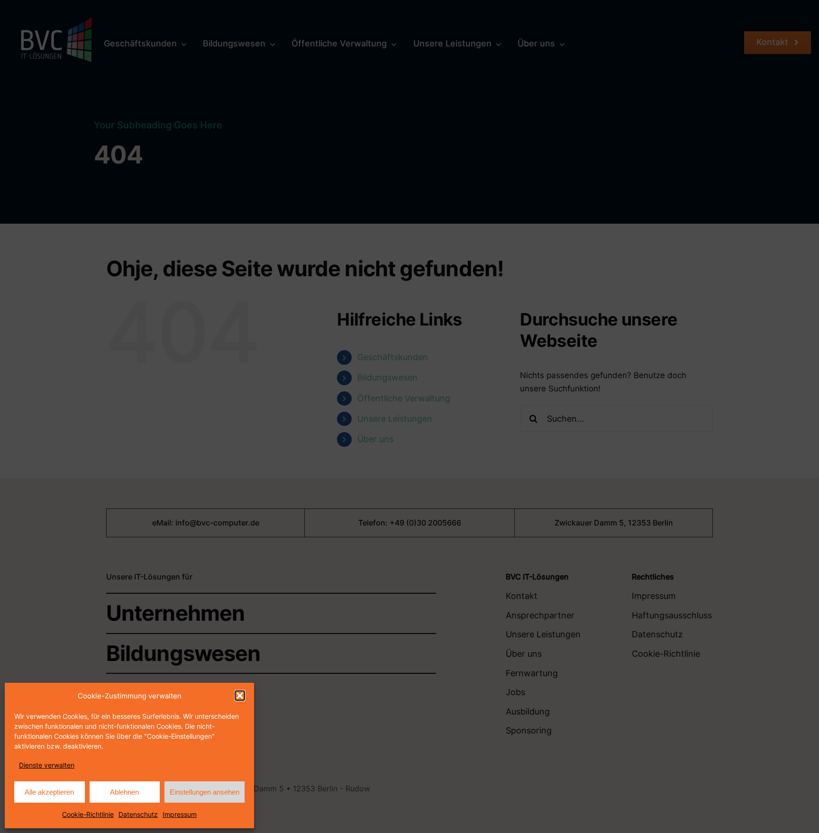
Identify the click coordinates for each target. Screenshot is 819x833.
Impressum (180, 814)
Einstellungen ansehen (204, 792)
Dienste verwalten (46, 765)
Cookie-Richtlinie (88, 814)
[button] (240, 695)
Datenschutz (138, 814)
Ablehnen (124, 792)
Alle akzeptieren (49, 792)
